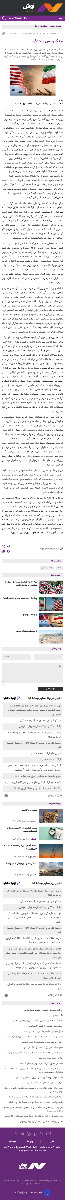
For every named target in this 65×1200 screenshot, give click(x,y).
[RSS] (16, 1134)
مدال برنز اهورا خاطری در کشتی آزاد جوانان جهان (41, 1121)
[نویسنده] (49, 104)
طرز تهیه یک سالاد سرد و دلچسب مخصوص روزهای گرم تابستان (33, 1036)
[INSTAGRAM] (29, 1134)
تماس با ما (51, 1141)
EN (25, 18)
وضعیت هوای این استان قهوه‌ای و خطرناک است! (40, 1063)
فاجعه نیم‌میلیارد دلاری (26, 631)
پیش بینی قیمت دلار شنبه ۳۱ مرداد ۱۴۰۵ (44, 1026)
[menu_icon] (60, 18)
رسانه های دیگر (41, 26)
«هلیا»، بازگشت (29, 810)
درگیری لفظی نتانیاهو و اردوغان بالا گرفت (43, 1083)
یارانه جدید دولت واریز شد (50, 1058)
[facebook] (8, 551)
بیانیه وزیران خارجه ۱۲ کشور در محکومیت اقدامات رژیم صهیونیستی (32, 1053)
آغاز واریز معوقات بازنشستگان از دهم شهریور (42, 1042)
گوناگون (33, 839)
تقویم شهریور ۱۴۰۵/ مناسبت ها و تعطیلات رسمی (22, 830)
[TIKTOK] (35, 1134)
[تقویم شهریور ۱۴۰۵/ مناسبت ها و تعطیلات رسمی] (51, 833)
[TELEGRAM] (22, 1134)
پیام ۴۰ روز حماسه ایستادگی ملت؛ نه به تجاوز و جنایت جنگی (20, 584)
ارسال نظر (50, 688)
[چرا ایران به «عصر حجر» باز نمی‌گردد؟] (51, 604)
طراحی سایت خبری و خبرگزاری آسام (28, 1192)
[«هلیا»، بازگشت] (51, 816)
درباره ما (31, 1141)
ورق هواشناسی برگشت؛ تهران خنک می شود (42, 1047)
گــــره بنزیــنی (55, 1015)
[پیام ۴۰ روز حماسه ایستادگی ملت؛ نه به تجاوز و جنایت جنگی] (51, 587)
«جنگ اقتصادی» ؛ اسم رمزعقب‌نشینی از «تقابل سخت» (37, 1020)
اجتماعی (33, 822)
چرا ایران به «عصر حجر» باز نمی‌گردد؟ (20, 598)
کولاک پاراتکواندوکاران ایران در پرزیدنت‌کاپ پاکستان (39, 1077)
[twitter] (3, 546)
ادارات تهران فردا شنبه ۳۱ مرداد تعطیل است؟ (42, 1031)
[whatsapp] (3, 551)
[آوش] (32, 7)
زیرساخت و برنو (30, 614)
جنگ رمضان (47, 568)
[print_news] (4, 34)
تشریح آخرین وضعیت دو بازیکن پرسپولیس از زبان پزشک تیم (35, 1102)
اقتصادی (33, 857)
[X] (42, 1134)
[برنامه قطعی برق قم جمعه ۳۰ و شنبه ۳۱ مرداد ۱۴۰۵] (51, 851)
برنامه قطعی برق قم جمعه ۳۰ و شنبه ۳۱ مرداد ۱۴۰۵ (20, 847)
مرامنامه (13, 1141)
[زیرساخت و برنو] (51, 620)
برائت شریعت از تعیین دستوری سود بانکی (43, 1010)
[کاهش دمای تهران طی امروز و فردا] (51, 869)
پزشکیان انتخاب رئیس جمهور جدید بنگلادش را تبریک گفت (35, 1097)
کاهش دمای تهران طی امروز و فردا (21, 863)
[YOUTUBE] (48, 1134)
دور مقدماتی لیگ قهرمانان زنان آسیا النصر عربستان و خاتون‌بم (33, 1116)
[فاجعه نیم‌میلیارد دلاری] (51, 637)
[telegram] (8, 546)
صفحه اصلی (55, 26)
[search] (3, 18)
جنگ (59, 568)
